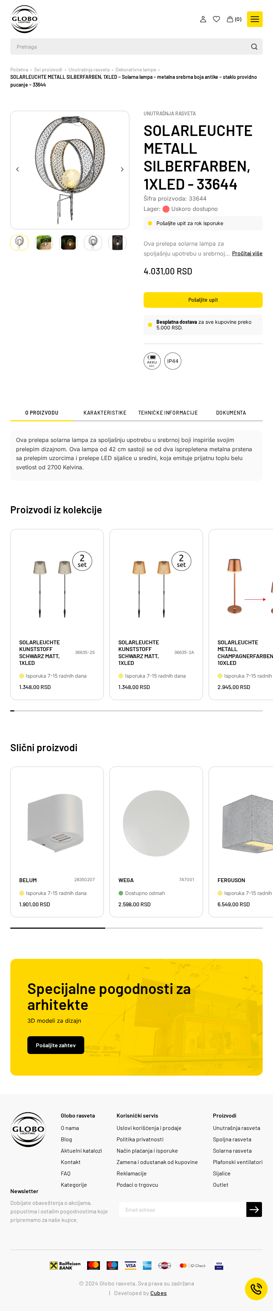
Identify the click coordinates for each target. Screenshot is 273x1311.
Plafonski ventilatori (238, 1162)
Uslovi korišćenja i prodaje (149, 1128)
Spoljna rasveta (232, 1139)
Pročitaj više (247, 253)
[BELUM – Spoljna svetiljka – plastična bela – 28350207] (57, 823)
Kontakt (71, 1162)
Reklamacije (132, 1173)
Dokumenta (231, 413)
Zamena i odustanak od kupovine (157, 1162)
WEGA (126, 879)
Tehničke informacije (168, 413)
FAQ (65, 1173)
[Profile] (204, 19)
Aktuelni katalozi (81, 1150)
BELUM (28, 879)
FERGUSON (231, 879)
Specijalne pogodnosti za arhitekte (109, 996)
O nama (70, 1128)
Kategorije (74, 1184)
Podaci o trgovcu (137, 1184)
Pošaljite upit (203, 300)
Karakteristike (105, 413)
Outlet (221, 1184)
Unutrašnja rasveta (170, 113)
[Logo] (24, 19)
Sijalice (222, 1173)
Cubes (158, 1292)
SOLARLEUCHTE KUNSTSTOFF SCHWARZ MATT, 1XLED (39, 652)
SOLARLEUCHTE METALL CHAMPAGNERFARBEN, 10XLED (243, 652)
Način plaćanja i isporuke (147, 1150)
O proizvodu (42, 413)
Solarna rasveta (232, 1150)
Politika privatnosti (140, 1139)
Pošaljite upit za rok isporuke (189, 223)
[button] (254, 46)
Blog (66, 1139)
